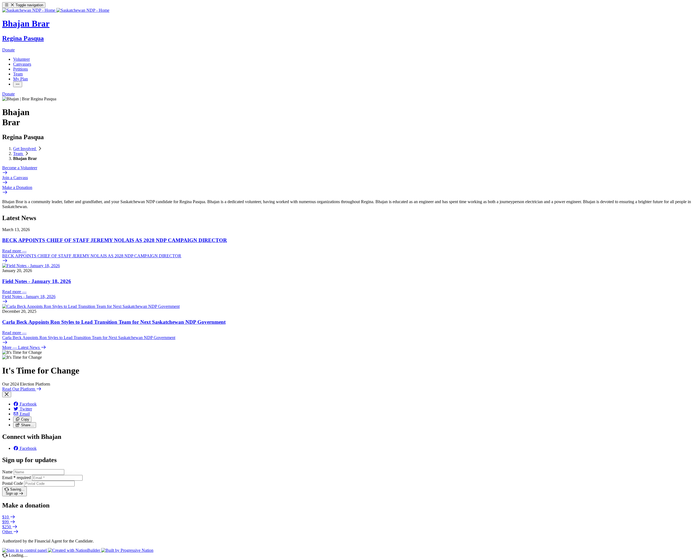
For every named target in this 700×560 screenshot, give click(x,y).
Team (18, 153)
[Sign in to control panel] (25, 550)
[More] (17, 84)
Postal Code (12, 483)
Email (16, 477)
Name (7, 471)
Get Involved (25, 148)
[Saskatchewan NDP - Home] (55, 10)
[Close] (6, 394)
